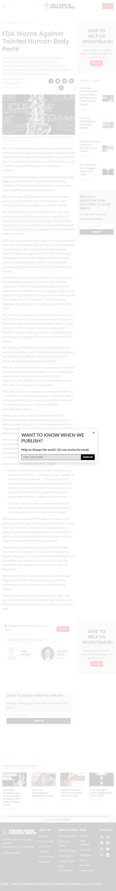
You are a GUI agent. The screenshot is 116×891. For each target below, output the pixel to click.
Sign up (88, 457)
